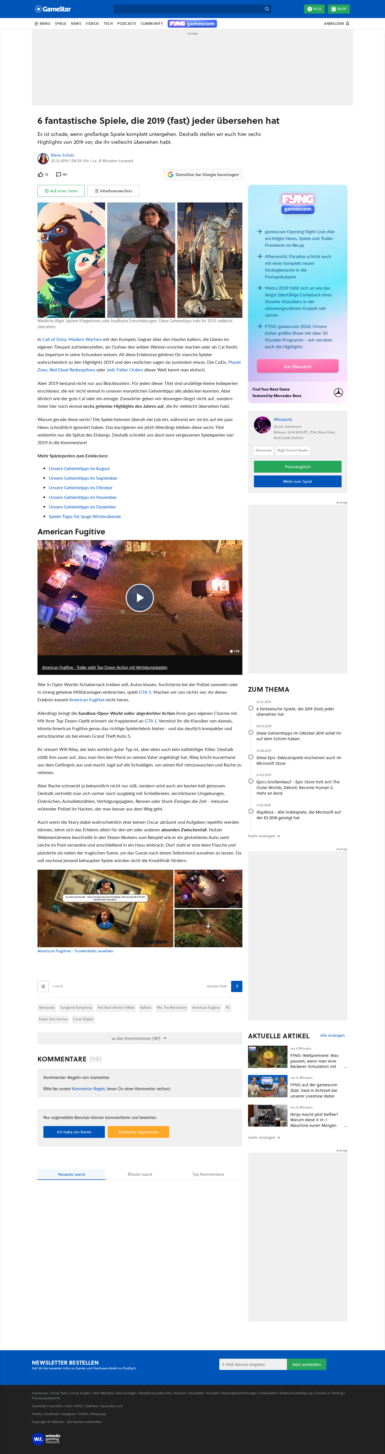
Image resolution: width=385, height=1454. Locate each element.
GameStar (39, 1406)
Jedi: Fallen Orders (125, 369)
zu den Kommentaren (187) (136, 1038)
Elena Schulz (62, 155)
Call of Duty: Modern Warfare (72, 339)
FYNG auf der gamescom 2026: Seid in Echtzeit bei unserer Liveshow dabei (313, 1090)
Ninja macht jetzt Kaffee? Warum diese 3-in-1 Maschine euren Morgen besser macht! (314, 1122)
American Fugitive (87, 699)
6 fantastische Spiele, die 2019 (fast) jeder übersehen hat (295, 711)
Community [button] (152, 23)
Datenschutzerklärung (296, 1393)
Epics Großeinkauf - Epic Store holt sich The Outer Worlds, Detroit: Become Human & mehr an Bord (298, 787)
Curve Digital (83, 1019)
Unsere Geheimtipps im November (83, 497)
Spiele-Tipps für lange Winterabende (85, 516)
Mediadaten (268, 1393)
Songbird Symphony (76, 1007)
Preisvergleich (298, 467)
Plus (317, 8)
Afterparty (47, 1007)
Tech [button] (108, 23)
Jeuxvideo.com (112, 1406)
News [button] (76, 23)
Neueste (71, 1174)
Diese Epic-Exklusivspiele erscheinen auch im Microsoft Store (298, 760)
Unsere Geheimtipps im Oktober (81, 487)
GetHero (91, 1406)
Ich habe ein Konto (74, 1132)
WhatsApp (98, 1413)
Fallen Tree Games (53, 1019)
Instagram (68, 1413)
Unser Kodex (80, 1393)
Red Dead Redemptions (72, 369)
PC (228, 1007)
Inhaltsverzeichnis (116, 191)
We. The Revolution (172, 1007)
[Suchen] (266, 9)
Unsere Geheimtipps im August (79, 468)
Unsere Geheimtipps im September (83, 478)
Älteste (140, 1174)
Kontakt (212, 1393)
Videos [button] (92, 23)
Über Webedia (102, 1393)
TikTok (83, 1413)
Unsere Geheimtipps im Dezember (82, 506)
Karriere (180, 1393)
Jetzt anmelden (306, 1364)
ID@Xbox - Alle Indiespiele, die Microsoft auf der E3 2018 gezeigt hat (298, 815)
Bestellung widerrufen (155, 1393)
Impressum (40, 1393)
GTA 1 (151, 720)
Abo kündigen (126, 1393)
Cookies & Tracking (329, 1393)
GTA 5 (145, 692)
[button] (42, 24)
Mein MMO (74, 1406)
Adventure (263, 450)
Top (208, 1174)
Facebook (52, 1413)
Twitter (37, 1413)
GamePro (56, 1406)
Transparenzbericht (46, 1398)
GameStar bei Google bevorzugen (207, 174)
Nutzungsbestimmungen (239, 1393)
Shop (341, 8)
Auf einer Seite (64, 191)
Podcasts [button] (126, 23)
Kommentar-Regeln (88, 1088)
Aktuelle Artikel (279, 1036)
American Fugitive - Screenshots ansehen (75, 951)
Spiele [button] (61, 23)
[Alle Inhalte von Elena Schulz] (43, 158)
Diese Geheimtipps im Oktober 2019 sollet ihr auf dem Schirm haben (298, 736)
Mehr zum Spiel (297, 481)
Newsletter (196, 1393)
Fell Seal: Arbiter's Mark (116, 1007)
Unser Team (59, 1393)
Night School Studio (292, 450)
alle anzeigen (332, 1035)
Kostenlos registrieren (138, 1132)
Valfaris (145, 1007)
